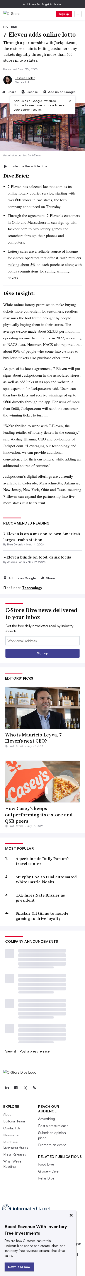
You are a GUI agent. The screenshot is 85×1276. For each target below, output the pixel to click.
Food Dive (46, 1164)
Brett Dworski (15, 544)
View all (11, 1051)
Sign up (64, 13)
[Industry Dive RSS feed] (34, 1087)
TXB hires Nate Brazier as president (40, 898)
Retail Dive (46, 1178)
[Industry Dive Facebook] (15, 1087)
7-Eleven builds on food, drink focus (37, 557)
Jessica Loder (25, 78)
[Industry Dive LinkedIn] (6, 1087)
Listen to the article (30, 166)
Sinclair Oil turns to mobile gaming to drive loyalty (42, 916)
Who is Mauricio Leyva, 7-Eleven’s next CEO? (34, 737)
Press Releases (14, 1154)
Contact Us (11, 1128)
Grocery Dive (48, 1171)
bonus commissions (23, 271)
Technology (32, 588)
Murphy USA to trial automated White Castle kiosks (46, 879)
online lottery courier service (30, 193)
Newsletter (11, 1135)
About (8, 1114)
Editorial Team (14, 1121)
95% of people (24, 351)
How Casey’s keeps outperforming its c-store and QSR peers (39, 814)
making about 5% (22, 264)
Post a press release (34, 1051)
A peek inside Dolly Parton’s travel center (43, 861)
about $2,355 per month (56, 331)
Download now (19, 1267)
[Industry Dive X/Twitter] (25, 1087)
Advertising (46, 1119)
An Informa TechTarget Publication (42, 4)
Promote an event (52, 1145)
